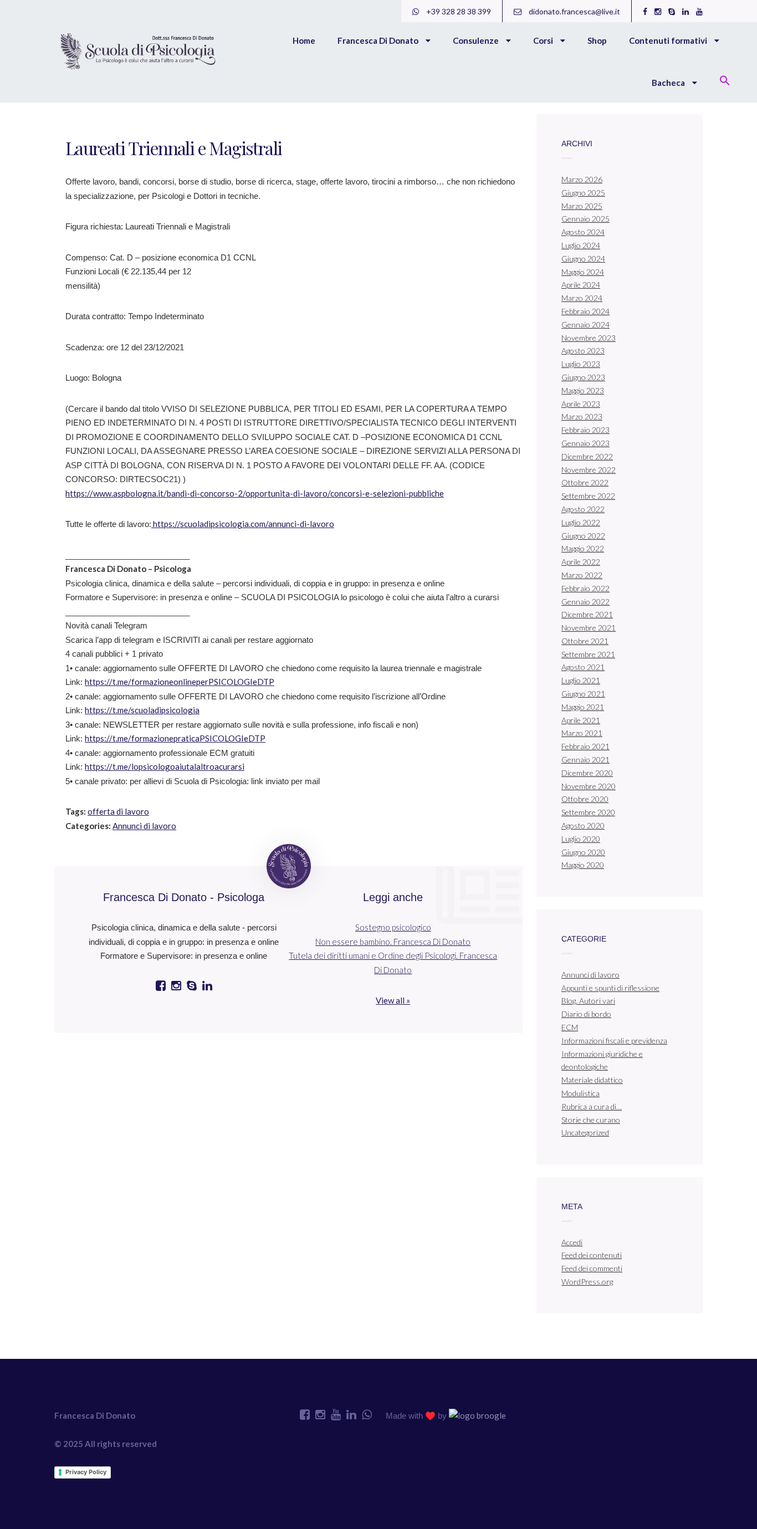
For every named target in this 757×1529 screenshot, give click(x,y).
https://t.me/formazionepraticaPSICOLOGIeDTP (175, 738)
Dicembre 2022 (587, 456)
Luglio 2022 (580, 522)
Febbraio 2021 (585, 746)
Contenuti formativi (669, 40)
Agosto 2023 (583, 350)
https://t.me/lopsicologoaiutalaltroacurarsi (164, 766)
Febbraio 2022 (585, 588)
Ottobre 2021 (584, 641)
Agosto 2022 (583, 509)
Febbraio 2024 (585, 311)
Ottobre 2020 (584, 799)
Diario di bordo (586, 1014)
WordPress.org (587, 1281)
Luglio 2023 (580, 364)
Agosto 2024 (583, 232)
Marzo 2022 (581, 575)
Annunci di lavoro (144, 826)
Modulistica (580, 1093)
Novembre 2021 (588, 627)
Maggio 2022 (582, 548)
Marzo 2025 (581, 206)
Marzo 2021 (581, 733)
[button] (724, 81)
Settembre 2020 (588, 812)
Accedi (571, 1242)
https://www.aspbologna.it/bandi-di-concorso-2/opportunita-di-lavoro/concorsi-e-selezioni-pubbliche (254, 493)
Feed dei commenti (591, 1268)
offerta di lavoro (118, 811)
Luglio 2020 (580, 838)
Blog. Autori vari (588, 1000)
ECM (569, 1027)
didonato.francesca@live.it (573, 11)
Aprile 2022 (580, 561)
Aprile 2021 (580, 720)
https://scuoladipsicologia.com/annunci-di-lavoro (242, 524)
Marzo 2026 (581, 179)
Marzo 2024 (581, 298)
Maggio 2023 (582, 390)
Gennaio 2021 (585, 759)
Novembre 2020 (588, 786)
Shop (597, 40)
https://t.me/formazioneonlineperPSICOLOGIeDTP (179, 682)
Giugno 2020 (583, 852)
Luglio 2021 (580, 680)
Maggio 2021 (582, 707)
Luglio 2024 (580, 245)
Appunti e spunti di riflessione (610, 988)
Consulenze (476, 40)
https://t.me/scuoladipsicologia (142, 710)
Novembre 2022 (588, 469)
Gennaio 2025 (585, 218)
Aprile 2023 (580, 403)
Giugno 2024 (583, 258)
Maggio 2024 (582, 272)
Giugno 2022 (583, 535)
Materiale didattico (592, 1080)
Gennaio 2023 (585, 443)
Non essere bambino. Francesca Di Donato (392, 942)
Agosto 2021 (583, 667)
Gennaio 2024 (585, 324)
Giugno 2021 (583, 693)
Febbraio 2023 (585, 429)
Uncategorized (585, 1132)
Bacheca (669, 83)
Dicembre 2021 (587, 614)
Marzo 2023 (581, 416)
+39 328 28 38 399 (457, 11)
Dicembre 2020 (587, 773)
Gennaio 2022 (585, 601)
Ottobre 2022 (584, 482)
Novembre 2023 (588, 337)
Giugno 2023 (583, 377)
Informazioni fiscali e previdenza (614, 1040)
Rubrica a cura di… (591, 1106)
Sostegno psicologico (393, 927)
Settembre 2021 (588, 654)
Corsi (544, 40)
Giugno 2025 (583, 192)
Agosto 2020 (583, 825)
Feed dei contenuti (591, 1255)
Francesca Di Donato (378, 40)
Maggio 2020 (582, 865)
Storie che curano (590, 1119)
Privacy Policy (85, 1472)
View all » (393, 1000)
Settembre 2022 (588, 495)
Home (304, 40)
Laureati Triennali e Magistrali (173, 148)
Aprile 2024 (580, 284)
